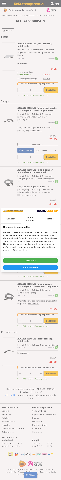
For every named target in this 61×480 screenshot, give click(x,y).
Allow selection (31, 267)
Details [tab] (50, 219)
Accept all (30, 261)
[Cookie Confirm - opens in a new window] (47, 210)
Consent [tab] (11, 219)
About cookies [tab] (30, 218)
